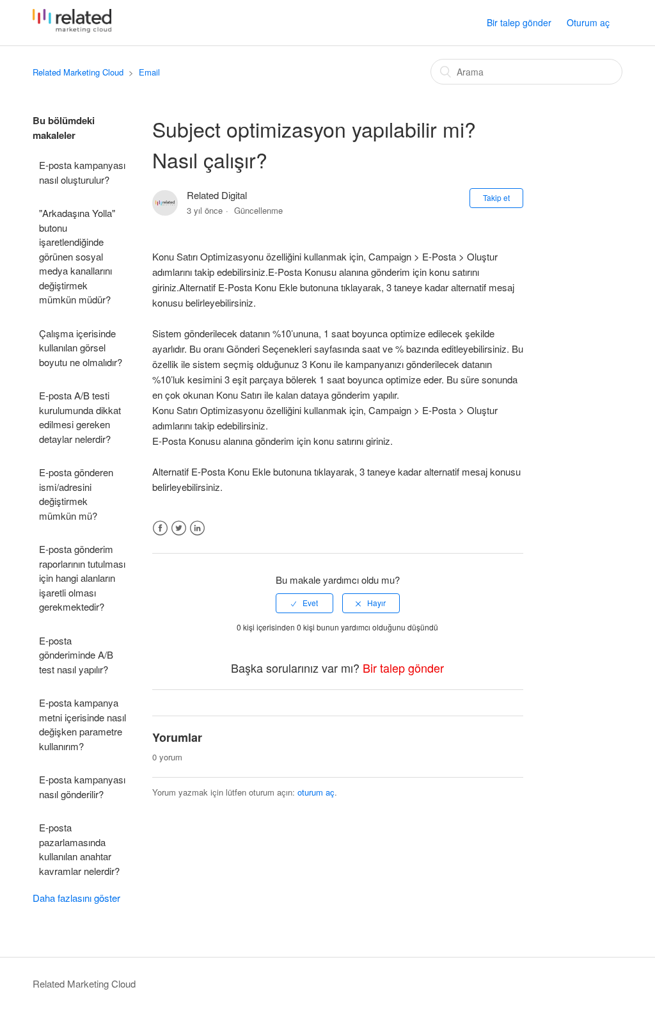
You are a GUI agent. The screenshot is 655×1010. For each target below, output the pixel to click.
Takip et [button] (496, 197)
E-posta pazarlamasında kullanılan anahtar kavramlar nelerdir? (79, 849)
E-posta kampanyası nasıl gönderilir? (82, 787)
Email (149, 72)
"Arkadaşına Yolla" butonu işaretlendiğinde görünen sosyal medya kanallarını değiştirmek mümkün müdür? (77, 256)
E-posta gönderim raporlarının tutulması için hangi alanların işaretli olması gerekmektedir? (82, 577)
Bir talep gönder (519, 22)
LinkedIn (197, 528)
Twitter (179, 528)
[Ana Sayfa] (72, 28)
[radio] (304, 603)
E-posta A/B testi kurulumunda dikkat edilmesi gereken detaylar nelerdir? (80, 417)
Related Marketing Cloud (78, 72)
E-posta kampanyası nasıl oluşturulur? (82, 172)
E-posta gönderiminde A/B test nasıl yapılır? (76, 655)
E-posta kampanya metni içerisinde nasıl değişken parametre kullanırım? (82, 724)
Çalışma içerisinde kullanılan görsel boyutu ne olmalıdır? (80, 347)
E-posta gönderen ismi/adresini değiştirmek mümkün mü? (76, 493)
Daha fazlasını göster (76, 897)
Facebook (160, 528)
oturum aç (316, 792)
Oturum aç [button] (588, 22)
